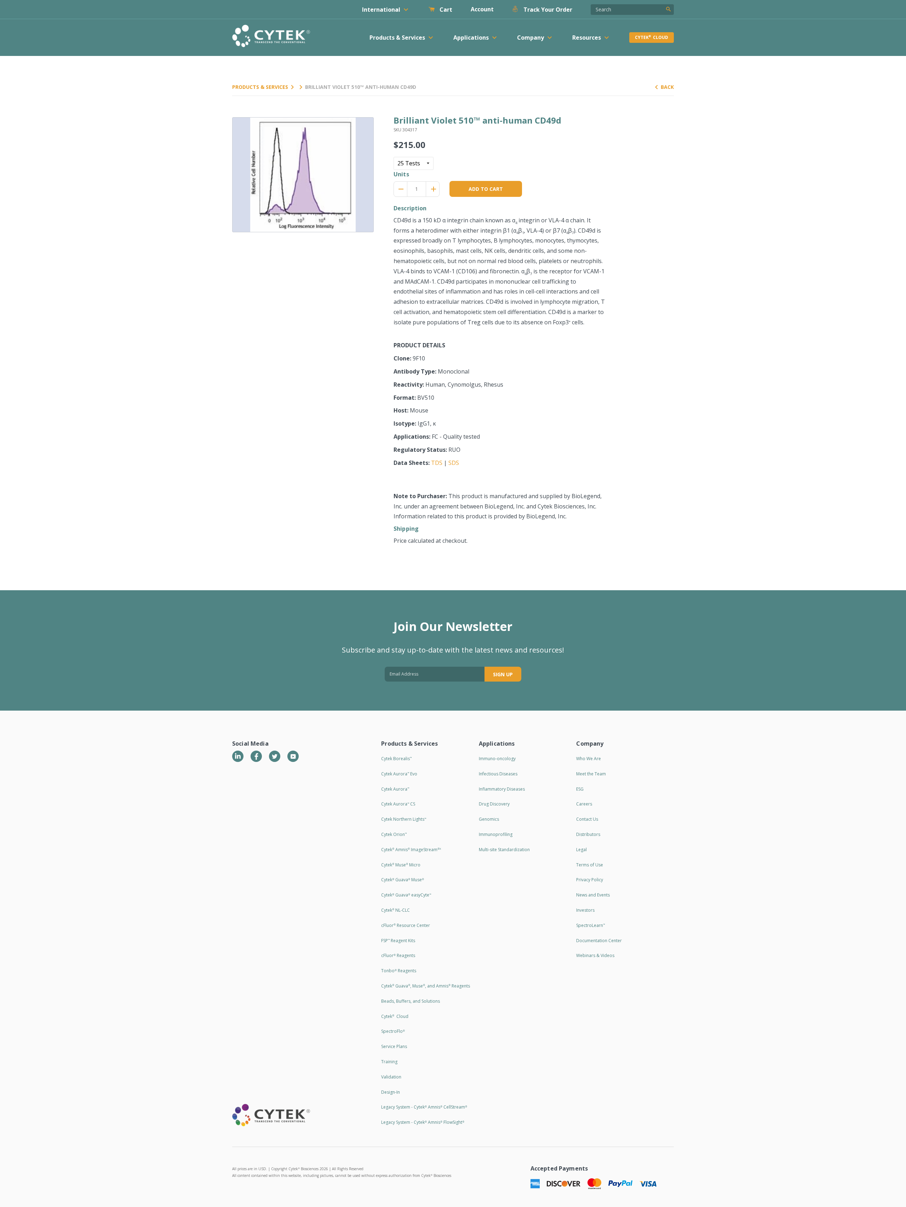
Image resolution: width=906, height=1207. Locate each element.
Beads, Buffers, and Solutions (410, 1001)
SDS (453, 463)
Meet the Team (591, 774)
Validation (391, 1077)
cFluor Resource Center (405, 925)
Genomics (489, 819)
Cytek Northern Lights (403, 819)
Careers (584, 804)
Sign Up (503, 674)
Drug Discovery (494, 804)
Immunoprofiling (495, 834)
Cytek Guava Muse (402, 880)
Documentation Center (599, 941)
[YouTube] (293, 756)
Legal (581, 850)
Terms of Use (589, 865)
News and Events (593, 895)
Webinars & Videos (595, 955)
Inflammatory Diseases (502, 789)
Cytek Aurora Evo (399, 774)
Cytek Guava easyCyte (406, 895)
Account (482, 9)
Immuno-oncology (497, 759)
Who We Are (588, 759)
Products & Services (260, 87)
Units (401, 174)
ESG (580, 789)
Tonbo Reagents (398, 971)
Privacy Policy (589, 880)
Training (389, 1062)
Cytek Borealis (396, 759)
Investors (585, 910)
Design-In (390, 1092)
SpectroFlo (393, 1031)
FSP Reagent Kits (398, 941)
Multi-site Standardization (504, 850)
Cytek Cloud (651, 37)
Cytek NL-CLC (395, 910)
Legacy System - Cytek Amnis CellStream (424, 1107)
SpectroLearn (590, 925)
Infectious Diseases (498, 774)
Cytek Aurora (395, 789)
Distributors (588, 834)
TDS (436, 463)
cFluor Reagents (398, 955)
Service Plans (394, 1046)
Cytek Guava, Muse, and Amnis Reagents (425, 986)
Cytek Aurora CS (398, 804)
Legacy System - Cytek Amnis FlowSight (422, 1122)
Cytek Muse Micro (400, 865)
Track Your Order (547, 9)
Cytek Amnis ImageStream (411, 850)
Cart (445, 9)
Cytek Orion (394, 834)
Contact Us (587, 819)
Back (667, 87)
